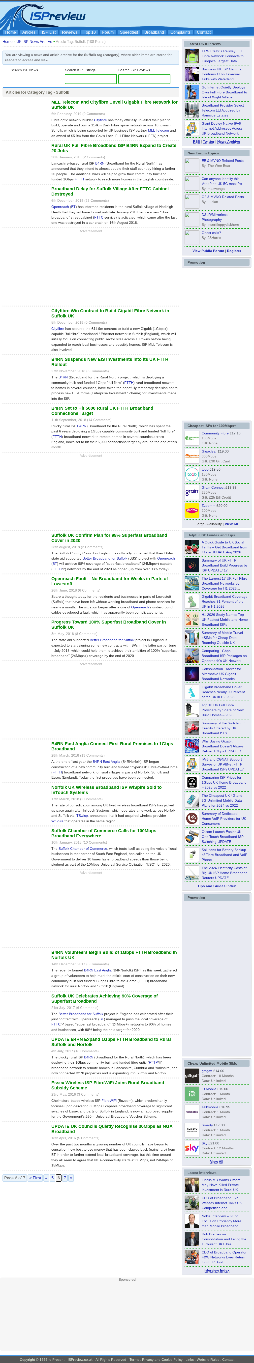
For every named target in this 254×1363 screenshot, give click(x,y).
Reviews (69, 32)
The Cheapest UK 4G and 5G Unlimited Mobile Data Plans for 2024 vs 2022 (222, 800)
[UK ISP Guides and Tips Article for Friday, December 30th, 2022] (192, 824)
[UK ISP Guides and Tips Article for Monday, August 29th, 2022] (192, 553)
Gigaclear (209, 451)
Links (190, 1360)
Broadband (154, 32)
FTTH (79, 179)
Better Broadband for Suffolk (105, 558)
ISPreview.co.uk (80, 1360)
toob (205, 469)
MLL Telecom (158, 130)
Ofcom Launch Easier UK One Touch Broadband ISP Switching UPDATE (223, 837)
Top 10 (90, 32)
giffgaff (207, 1071)
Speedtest (129, 32)
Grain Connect (213, 487)
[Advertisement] (161, 15)
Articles (28, 32)
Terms (134, 1360)
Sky (204, 1143)
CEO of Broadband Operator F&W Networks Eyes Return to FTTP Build (224, 1257)
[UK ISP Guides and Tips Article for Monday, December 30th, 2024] (192, 806)
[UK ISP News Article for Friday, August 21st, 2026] (192, 98)
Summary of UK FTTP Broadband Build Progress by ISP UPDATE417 (225, 565)
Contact (204, 32)
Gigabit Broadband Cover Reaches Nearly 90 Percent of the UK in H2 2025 (223, 692)
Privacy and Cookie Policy (162, 1360)
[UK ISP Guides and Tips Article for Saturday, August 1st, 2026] (192, 589)
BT (73, 207)
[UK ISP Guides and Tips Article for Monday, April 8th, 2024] (192, 770)
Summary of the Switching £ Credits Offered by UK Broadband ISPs (224, 728)
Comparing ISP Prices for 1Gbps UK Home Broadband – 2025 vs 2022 (224, 782)
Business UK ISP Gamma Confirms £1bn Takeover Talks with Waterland (222, 74)
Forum (108, 32)
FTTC (98, 217)
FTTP (153, 1062)
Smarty (207, 1125)
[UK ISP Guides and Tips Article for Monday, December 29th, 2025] (192, 680)
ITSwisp (81, 816)
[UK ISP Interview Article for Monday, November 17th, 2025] (192, 1227)
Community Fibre (215, 433)
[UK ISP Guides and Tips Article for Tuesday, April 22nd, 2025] (192, 734)
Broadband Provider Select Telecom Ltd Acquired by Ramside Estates (223, 110)
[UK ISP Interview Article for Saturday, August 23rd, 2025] (192, 1245)
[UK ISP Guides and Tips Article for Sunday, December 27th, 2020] (192, 752)
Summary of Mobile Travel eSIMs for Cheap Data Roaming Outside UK (222, 638)
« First (35, 1178)
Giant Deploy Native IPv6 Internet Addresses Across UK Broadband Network (222, 128)
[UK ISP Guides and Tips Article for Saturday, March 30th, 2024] (192, 878)
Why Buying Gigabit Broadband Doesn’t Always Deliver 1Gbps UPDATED (223, 746)
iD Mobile (209, 1089)
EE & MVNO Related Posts (223, 161)
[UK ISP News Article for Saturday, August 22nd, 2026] (192, 62)
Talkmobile (210, 1107)
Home (10, 32)
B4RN (99, 163)
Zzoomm (209, 506)
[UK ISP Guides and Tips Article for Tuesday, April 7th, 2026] (192, 661)
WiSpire (57, 821)
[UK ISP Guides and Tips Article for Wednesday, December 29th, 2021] (192, 860)
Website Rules (208, 1360)
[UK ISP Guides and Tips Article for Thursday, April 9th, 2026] (192, 643)
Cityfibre (100, 120)
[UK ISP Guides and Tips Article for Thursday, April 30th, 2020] (192, 571)
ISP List (49, 32)
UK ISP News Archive (34, 41)
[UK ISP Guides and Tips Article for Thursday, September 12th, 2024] (192, 842)
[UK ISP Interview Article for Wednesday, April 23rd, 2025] (192, 1263)
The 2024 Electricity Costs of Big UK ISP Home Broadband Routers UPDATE (225, 873)
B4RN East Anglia (106, 762)
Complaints (180, 32)
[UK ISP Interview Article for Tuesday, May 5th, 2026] (192, 1191)
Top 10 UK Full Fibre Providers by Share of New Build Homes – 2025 (223, 710)
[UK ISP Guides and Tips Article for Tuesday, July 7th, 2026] (192, 607)
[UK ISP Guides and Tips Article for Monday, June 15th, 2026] (192, 625)
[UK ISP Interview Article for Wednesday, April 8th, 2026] (192, 1209)
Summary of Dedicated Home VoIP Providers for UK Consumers (224, 818)
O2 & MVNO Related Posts (223, 197)
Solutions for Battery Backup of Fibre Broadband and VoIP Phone (224, 855)
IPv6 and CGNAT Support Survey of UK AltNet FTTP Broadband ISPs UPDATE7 (223, 764)
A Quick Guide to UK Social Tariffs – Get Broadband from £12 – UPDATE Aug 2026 (224, 547)
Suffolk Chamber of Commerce (83, 849)
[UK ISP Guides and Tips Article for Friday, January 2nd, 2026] (192, 698)
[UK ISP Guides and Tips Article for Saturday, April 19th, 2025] (192, 788)
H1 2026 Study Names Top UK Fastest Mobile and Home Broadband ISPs (225, 619)
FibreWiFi (109, 1101)
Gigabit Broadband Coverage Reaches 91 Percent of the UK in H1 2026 (225, 601)
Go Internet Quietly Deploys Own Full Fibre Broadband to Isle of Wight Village (224, 92)
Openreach (60, 207)
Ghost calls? (211, 233)
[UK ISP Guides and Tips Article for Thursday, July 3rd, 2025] (192, 716)
